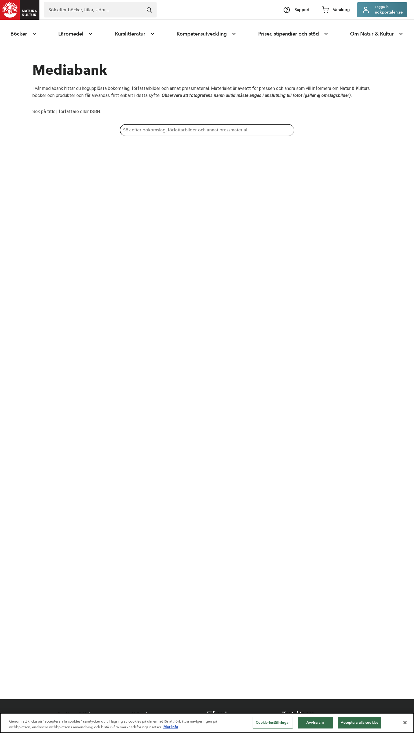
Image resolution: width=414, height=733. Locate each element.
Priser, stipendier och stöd (288, 33)
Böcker (18, 33)
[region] (207, 723)
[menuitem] (23, 34)
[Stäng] (405, 722)
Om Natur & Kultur (372, 33)
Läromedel (70, 33)
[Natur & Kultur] (19, 10)
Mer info (170, 727)
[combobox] (100, 9)
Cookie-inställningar (273, 722)
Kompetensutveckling (202, 33)
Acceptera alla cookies (359, 722)
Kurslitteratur (130, 33)
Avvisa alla (315, 722)
